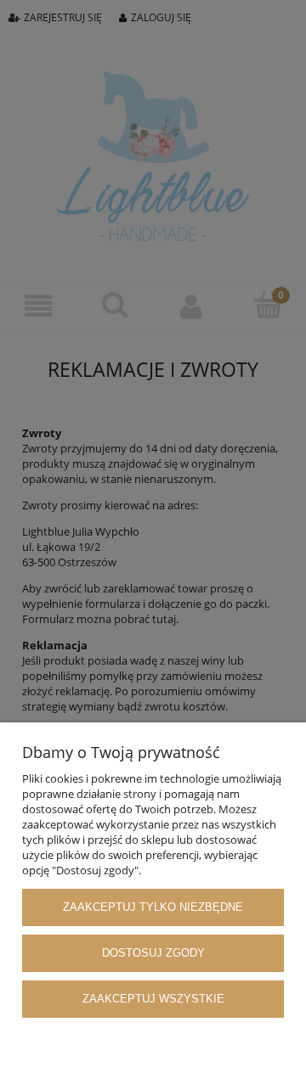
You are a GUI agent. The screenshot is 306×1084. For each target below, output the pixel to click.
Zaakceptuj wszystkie (153, 998)
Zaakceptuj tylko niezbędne (153, 907)
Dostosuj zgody (153, 952)
